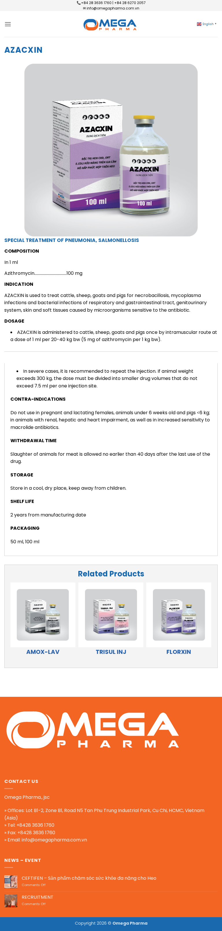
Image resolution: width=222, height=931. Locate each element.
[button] (7, 24)
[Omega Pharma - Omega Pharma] (111, 24)
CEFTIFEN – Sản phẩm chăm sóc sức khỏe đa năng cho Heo (89, 878)
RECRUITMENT (37, 897)
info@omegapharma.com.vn (54, 840)
